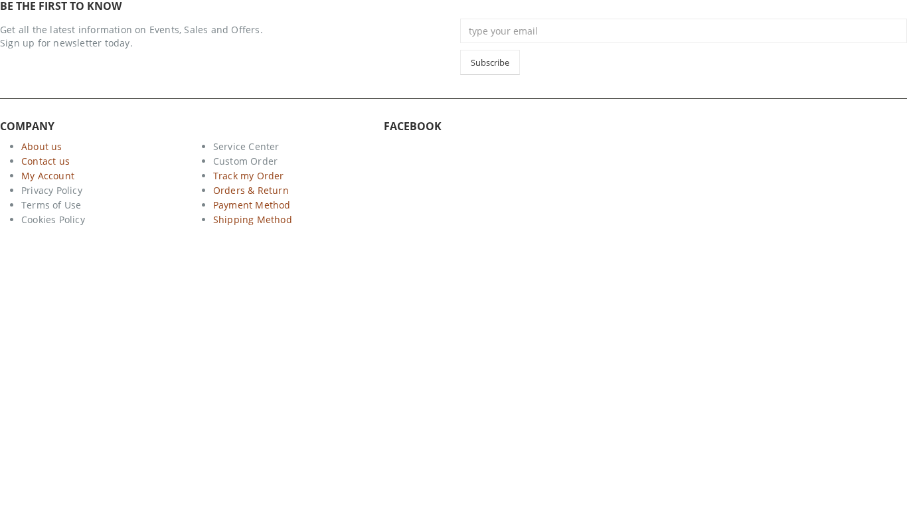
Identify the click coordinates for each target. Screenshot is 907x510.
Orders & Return (251, 190)
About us (41, 146)
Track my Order (248, 175)
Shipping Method (252, 219)
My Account (47, 175)
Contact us (45, 161)
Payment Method (252, 205)
